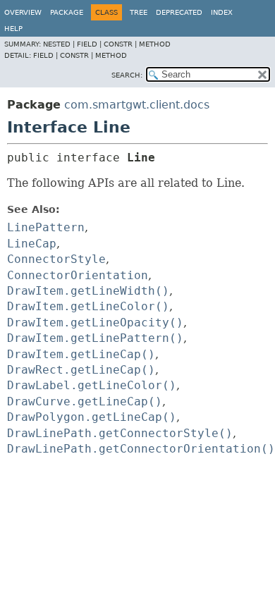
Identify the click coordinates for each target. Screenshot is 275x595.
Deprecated (179, 12)
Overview (23, 12)
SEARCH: (126, 75)
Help (13, 28)
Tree (138, 12)
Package (66, 12)
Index (222, 12)
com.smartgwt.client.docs (136, 104)
